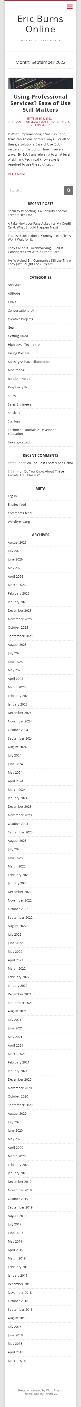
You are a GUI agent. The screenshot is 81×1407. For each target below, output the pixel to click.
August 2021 (17, 1011)
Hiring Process (18, 353)
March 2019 (17, 1258)
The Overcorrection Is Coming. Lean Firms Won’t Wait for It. (39, 237)
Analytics (14, 285)
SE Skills (14, 413)
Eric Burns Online (40, 23)
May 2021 (15, 1037)
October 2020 (18, 1096)
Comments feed (20, 513)
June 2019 (15, 1233)
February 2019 (18, 1267)
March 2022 (17, 969)
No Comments (40, 125)
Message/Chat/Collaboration (29, 362)
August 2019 (17, 1216)
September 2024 (20, 738)
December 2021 (20, 994)
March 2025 (17, 687)
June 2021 (15, 1028)
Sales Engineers (20, 404)
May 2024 (15, 773)
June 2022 (15, 943)
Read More (17, 174)
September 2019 (20, 1207)
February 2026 (18, 593)
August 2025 (17, 645)
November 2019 (20, 1190)
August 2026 (17, 542)
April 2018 (15, 1352)
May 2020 (15, 1139)
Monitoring (16, 370)
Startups (63, 121)
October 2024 (18, 730)
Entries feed (17, 505)
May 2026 (15, 568)
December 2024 (20, 713)
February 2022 (18, 977)
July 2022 (14, 934)
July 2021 (14, 1020)
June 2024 (15, 764)
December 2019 (20, 1182)
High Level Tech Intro (38, 121)
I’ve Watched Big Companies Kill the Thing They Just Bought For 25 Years (39, 262)
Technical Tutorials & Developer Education (32, 432)
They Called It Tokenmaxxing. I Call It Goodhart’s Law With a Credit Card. (35, 250)
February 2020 (18, 1165)
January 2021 (17, 1071)
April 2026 (15, 577)
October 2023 (18, 824)
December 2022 (20, 892)
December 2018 (20, 1284)
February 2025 (18, 696)
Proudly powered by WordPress (39, 1390)
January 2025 (17, 704)
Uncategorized (19, 442)
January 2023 (17, 883)
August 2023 (17, 841)
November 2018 (20, 1293)
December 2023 (20, 807)
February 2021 (18, 1062)
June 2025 (15, 662)
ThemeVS (50, 1394)
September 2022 (20, 918)
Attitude (15, 121)
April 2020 (15, 1148)
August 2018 (17, 1318)
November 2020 (20, 1088)
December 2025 (20, 611)
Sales (12, 396)
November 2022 (20, 900)
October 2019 (18, 1199)
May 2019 (15, 1241)
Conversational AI (21, 311)
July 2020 (14, 1122)
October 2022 (18, 909)
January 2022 (17, 986)
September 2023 (20, 832)
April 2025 (15, 679)
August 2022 (17, 926)
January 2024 (17, 798)
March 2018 (17, 1361)
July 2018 (14, 1327)
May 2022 (15, 952)
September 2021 (20, 1003)
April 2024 (15, 781)
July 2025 (14, 653)
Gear (11, 328)
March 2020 (17, 1156)
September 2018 (20, 1310)
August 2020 (17, 1114)
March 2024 (17, 790)
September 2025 (20, 636)
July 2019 (14, 1224)
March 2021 (17, 1054)
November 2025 (20, 619)
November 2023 (20, 815)
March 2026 (17, 585)
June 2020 (15, 1131)
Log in (12, 496)
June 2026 (15, 559)
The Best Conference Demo (52, 463)
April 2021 (15, 1045)
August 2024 (17, 747)
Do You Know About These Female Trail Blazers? (36, 473)
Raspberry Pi (17, 387)
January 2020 (17, 1173)
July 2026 (14, 551)
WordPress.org (19, 522)
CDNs (12, 302)
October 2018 (18, 1301)
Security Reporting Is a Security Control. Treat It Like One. (38, 213)
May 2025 (15, 670)
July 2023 (14, 849)
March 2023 (17, 866)
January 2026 (17, 602)
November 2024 (20, 721)
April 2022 (15, 960)
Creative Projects (20, 319)
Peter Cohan (17, 463)
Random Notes (19, 379)
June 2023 (15, 858)
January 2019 (17, 1276)
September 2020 (20, 1105)
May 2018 (15, 1344)
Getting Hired (18, 336)
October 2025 (18, 628)
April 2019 (15, 1250)
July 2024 (14, 755)
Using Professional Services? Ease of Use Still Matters (40, 103)
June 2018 (15, 1335)
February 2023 (18, 875)
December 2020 (20, 1080)
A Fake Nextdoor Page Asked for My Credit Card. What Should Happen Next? (39, 225)
